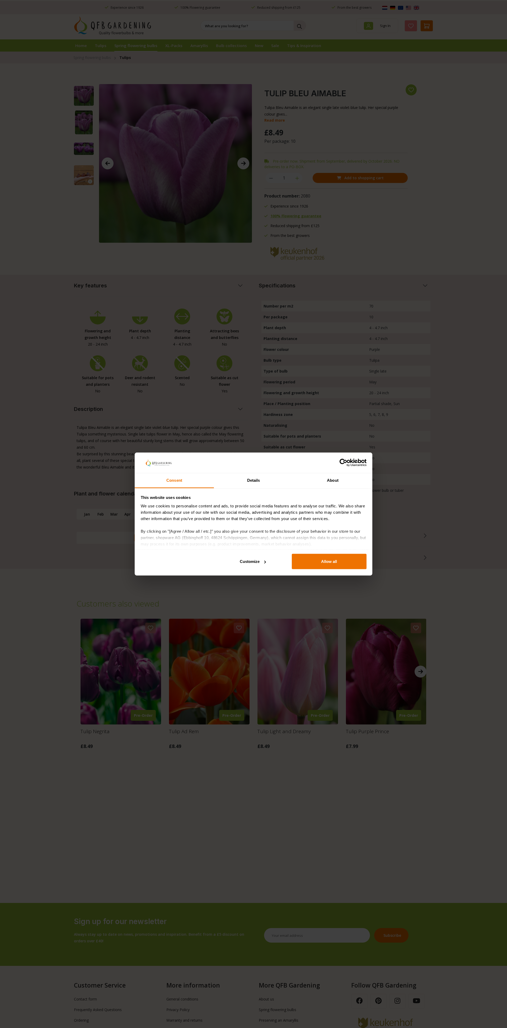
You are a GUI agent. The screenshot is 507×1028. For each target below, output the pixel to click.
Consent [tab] (174, 480)
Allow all (329, 561)
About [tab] (333, 480)
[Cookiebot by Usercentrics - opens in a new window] (343, 463)
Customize (250, 561)
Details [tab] (253, 480)
